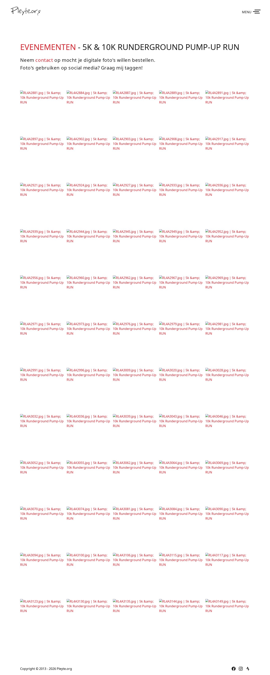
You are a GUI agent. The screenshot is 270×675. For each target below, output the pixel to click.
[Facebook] (234, 669)
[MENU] (258, 11)
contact (44, 60)
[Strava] (248, 669)
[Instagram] (241, 669)
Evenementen (48, 46)
